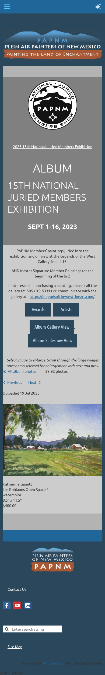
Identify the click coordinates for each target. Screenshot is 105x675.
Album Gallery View (51, 327)
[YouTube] (17, 605)
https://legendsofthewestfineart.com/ (62, 296)
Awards (38, 309)
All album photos (22, 371)
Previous (14, 382)
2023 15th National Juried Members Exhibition (52, 146)
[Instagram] (28, 605)
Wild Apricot (53, 662)
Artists (66, 309)
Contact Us (17, 589)
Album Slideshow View (52, 340)
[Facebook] (6, 605)
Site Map (15, 646)
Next (32, 382)
